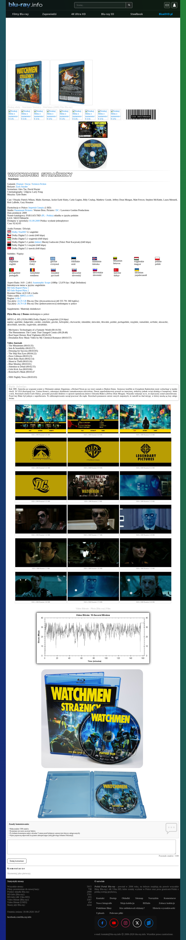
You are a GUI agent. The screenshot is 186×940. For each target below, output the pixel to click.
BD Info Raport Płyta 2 (18, 290)
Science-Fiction (39, 184)
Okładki (126, 898)
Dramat (19, 184)
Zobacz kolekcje (167, 903)
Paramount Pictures (23, 210)
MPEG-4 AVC (27, 295)
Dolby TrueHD (19, 232)
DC (57, 210)
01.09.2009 (34, 221)
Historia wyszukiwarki (164, 908)
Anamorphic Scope (41, 282)
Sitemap (139, 898)
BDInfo (146, 903)
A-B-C (18, 298)
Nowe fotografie (104, 903)
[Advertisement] (93, 39)
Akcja (27, 184)
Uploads (100, 913)
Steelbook (136, 14)
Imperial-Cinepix (36, 207)
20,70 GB (21, 303)
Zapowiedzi (49, 14)
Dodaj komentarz (17, 861)
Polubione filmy (104, 908)
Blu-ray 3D (107, 14)
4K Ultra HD (78, 14)
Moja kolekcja (127, 903)
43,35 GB (21, 301)
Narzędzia (153, 898)
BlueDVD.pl (166, 14)
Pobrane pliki (116, 913)
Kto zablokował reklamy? (132, 908)
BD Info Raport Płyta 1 (18, 288)
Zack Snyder (22, 186)
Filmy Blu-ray (20, 14)
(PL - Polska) (47, 215)
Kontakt (100, 898)
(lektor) (38, 242)
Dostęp (113, 898)
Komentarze (170, 898)
